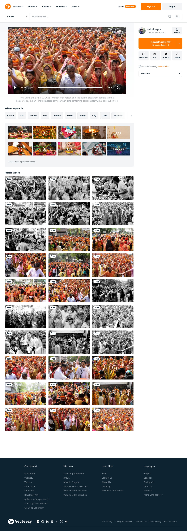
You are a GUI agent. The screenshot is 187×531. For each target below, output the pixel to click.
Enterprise (29, 486)
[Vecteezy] (8, 6)
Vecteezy (28, 477)
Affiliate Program (71, 482)
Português (149, 482)
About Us (106, 482)
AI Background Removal (36, 503)
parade (57, 115)
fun (45, 115)
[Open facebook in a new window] (38, 521)
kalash (10, 115)
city (94, 115)
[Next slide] (129, 115)
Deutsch (148, 486)
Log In (172, 6)
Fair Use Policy (170, 521)
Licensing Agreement (74, 473)
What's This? (163, 66)
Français (148, 490)
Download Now (160, 43)
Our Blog (106, 486)
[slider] (70, 87)
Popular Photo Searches (75, 490)
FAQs (104, 473)
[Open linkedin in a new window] (47, 521)
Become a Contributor (112, 490)
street (70, 115)
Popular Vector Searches (75, 486)
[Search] (169, 16)
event (83, 115)
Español (148, 477)
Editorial (60, 6)
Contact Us (107, 477)
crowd (33, 115)
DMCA (66, 477)
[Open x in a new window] (61, 521)
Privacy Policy (155, 521)
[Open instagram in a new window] (42, 521)
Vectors (17, 6)
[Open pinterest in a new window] (52, 521)
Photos (31, 6)
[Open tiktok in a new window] (57, 521)
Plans (121, 6)
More (74, 6)
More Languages (152, 495)
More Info (145, 73)
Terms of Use (141, 521)
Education (29, 490)
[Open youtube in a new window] (66, 521)
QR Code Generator (34, 507)
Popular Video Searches (75, 494)
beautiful (118, 115)
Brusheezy (29, 473)
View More (118, 149)
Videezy (28, 482)
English (147, 473)
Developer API (31, 494)
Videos (45, 6)
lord (105, 115)
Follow (177, 32)
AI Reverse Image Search (36, 499)
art (22, 115)
